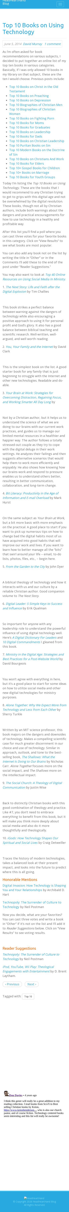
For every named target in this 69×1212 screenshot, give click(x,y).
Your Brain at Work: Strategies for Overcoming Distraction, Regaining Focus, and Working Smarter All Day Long (32, 397)
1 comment (52, 44)
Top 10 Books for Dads (25, 136)
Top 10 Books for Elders (26, 163)
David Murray (32, 44)
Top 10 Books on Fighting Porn (31, 118)
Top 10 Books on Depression (30, 100)
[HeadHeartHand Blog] (13, 2)
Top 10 (28, 996)
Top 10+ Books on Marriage (29, 172)
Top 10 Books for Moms (26, 123)
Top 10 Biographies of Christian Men (35, 105)
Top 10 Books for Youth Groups (32, 177)
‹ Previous (12, 984)
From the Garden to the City (25, 567)
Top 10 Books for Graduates (29, 127)
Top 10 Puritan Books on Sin (29, 145)
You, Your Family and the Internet (29, 347)
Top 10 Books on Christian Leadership (36, 141)
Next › (31, 984)
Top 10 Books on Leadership (29, 132)
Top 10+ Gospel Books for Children (34, 168)
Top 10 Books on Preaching (29, 96)
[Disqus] (34, 1044)
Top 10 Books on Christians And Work (36, 159)
